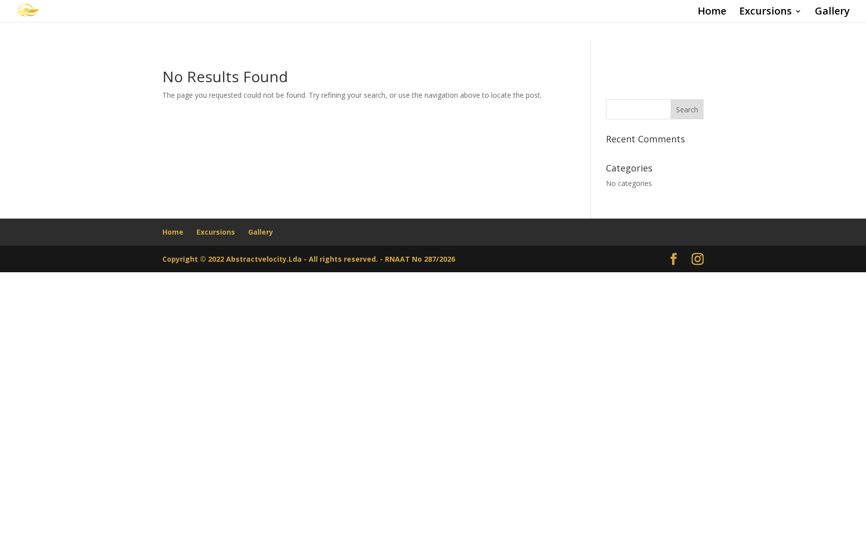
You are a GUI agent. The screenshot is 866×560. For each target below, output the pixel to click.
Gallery (832, 13)
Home (712, 13)
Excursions (765, 13)
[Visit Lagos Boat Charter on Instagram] (698, 259)
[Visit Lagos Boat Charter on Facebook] (674, 259)
